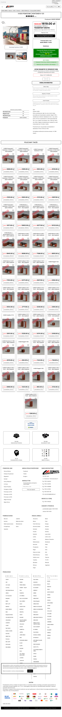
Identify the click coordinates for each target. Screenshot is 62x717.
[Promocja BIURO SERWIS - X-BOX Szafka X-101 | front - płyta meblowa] (28, 400)
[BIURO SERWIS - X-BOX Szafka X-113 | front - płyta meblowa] (54, 297)
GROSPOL (22, 611)
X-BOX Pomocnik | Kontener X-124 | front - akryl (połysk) (53, 178)
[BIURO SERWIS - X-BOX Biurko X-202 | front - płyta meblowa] (38, 243)
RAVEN (48, 581)
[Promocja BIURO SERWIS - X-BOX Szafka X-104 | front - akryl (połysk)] (35, 347)
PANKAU (35, 659)
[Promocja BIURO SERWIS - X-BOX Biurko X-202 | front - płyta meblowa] (35, 240)
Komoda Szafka (36, 526)
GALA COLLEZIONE (23, 598)
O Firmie (6, 484)
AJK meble (8, 584)
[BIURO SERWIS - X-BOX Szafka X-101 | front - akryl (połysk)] (54, 377)
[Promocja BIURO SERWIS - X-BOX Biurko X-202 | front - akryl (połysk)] (20, 240)
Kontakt (5, 479)
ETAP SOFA (8, 644)
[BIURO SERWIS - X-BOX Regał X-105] (23, 350)
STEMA (48, 605)
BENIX (7, 601)
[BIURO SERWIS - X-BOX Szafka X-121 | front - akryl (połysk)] (8, 297)
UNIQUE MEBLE (50, 624)
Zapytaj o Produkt (46, 93)
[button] (4, 35)
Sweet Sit (49, 619)
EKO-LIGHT (8, 641)
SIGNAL (48, 594)
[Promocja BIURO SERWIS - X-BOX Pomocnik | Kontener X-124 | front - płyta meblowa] (5, 212)
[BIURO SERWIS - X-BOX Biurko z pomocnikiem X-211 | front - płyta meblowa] (8, 243)
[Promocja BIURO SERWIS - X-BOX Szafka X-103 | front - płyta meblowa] (20, 374)
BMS (7, 611)
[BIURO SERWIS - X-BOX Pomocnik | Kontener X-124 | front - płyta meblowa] (8, 215)
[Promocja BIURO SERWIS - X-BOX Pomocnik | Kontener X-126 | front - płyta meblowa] (35, 184)
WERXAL (49, 635)
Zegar (34, 567)
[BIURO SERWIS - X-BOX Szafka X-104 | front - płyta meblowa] (54, 350)
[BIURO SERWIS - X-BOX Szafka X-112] (8, 323)
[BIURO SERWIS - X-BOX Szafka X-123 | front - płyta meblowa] (38, 270)
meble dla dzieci (6, 703)
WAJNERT (49, 629)
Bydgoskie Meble (9, 614)
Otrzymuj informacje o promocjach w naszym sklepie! (30, 483)
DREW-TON (8, 636)
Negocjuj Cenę (44, 32)
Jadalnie (18, 518)
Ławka (34, 536)
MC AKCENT (35, 587)
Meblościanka (36, 542)
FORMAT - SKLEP (23, 587)
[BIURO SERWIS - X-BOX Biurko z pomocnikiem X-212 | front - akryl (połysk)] (23, 215)
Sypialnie (6, 529)
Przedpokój (35, 547)
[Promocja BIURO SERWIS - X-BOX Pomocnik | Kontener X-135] (35, 156)
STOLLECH (49, 610)
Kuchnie (5, 521)
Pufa (46, 547)
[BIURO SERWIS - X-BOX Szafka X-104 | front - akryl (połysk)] (38, 350)
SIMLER (48, 597)
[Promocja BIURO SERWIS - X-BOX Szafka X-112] (5, 320)
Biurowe (6, 518)
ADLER (7, 579)
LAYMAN (21, 657)
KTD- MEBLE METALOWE (22, 654)
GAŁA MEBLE (22, 601)
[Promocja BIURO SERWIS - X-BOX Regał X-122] (50, 267)
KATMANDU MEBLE (23, 640)
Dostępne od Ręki (8, 489)
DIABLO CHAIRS (9, 630)
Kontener (35, 529)
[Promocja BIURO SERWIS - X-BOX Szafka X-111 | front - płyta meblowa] (35, 320)
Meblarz (35, 595)
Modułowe (47, 542)
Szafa (46, 554)
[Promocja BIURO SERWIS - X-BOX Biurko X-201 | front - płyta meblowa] (5, 267)
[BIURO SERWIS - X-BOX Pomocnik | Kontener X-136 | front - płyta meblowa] (23, 159)
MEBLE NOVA (36, 603)
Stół (46, 552)
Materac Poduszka (49, 539)
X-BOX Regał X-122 (54, 261)
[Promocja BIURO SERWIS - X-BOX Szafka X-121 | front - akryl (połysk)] (5, 294)
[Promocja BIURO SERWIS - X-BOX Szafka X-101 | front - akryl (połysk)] (50, 374)
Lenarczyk (22, 660)
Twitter (25, 473)
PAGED (34, 656)
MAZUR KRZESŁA (37, 584)
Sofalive (48, 600)
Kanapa (46, 523)
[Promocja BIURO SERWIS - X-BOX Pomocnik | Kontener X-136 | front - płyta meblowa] (20, 156)
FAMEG (21, 582)
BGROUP (7, 606)
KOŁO (21, 651)
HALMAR (21, 617)
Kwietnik (35, 534)
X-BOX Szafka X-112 (8, 315)
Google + (25, 476)
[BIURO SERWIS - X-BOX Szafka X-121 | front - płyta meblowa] (23, 297)
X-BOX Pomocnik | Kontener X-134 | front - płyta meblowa (8, 178)
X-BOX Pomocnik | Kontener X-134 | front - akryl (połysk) (54, 150)
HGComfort (22, 624)
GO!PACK (21, 609)
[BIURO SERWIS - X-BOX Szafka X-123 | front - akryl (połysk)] (23, 270)
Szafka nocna (36, 557)
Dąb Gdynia (8, 628)
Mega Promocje (7, 499)
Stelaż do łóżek (36, 552)
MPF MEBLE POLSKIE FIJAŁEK (37, 641)
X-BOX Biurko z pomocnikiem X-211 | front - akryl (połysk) (53, 206)
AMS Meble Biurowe (10, 590)
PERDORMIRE (36, 661)
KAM (21, 637)
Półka (46, 544)
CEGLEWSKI (8, 620)
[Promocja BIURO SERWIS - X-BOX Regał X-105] (20, 347)
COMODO (8, 622)
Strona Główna (7, 471)
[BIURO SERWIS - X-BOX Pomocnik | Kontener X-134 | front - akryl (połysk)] (54, 159)
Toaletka (35, 560)
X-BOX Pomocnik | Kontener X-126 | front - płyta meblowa (38, 178)
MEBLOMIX (35, 620)
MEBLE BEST (36, 598)
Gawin (21, 603)
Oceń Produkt (46, 100)
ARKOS (7, 593)
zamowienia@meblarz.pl (49, 494)
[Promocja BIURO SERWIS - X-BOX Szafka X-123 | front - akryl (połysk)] (20, 267)
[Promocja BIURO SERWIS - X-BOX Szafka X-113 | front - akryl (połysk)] (35, 294)
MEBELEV (35, 590)
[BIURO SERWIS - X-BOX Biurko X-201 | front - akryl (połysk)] (54, 243)
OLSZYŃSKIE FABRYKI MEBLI (37, 650)
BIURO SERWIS (56, 19)
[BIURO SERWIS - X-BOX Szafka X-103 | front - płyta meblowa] (23, 377)
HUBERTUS (22, 629)
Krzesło (34, 531)
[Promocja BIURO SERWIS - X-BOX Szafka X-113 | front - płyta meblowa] (50, 294)
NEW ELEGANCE (36, 644)
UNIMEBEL (49, 621)
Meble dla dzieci (19, 521)
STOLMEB (49, 613)
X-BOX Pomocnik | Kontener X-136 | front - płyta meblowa (23, 150)
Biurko (34, 521)
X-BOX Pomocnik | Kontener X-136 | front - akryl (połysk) (8, 150)
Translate (56, 3)
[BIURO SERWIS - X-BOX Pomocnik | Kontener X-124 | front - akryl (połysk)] (54, 187)
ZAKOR (48, 638)
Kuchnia (47, 531)
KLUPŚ (21, 645)
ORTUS (34, 653)
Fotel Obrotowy (36, 523)
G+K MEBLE (22, 595)
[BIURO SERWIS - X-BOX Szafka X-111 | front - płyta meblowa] (38, 323)
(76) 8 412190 (47, 489)
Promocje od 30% (8, 497)
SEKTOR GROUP (50, 592)
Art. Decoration (9, 595)
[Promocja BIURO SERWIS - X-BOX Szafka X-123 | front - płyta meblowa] (35, 267)
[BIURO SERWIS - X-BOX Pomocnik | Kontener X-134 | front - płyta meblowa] (8, 187)
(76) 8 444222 (47, 481)
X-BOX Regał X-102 (38, 368)
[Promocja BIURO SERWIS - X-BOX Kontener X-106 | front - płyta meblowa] (5, 347)
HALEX (21, 614)
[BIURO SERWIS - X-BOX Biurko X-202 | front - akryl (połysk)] (23, 243)
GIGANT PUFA (22, 606)
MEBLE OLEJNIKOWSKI (38, 609)
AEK (6, 582)
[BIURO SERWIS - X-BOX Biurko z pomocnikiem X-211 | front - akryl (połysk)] (54, 215)
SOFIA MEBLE (50, 602)
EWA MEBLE (8, 647)
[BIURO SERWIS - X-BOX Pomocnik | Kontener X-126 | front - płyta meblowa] (38, 187)
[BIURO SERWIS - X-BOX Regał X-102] (38, 377)
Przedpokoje (7, 526)
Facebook (25, 471)
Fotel (46, 521)
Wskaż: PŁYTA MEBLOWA (46, 75)
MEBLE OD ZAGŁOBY (37, 606)
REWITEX (49, 586)
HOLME (21, 626)
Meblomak (35, 611)
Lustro (34, 539)
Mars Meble (35, 579)
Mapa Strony (7, 502)
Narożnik (35, 544)
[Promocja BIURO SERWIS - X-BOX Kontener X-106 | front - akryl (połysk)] (50, 320)
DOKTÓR (7, 633)
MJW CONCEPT (36, 626)
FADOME (21, 579)
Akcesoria (35, 518)
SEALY (48, 589)
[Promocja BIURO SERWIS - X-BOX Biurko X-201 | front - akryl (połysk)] (50, 240)
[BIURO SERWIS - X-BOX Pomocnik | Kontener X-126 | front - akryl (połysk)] (23, 187)
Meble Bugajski (36, 601)
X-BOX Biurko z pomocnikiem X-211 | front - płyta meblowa (8, 234)
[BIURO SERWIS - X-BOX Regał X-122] (54, 270)
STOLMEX (49, 616)
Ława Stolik (47, 534)
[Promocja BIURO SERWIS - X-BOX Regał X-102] (35, 374)
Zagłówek (47, 565)
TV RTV (47, 560)
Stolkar (48, 608)
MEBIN (34, 593)
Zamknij (30, 671)
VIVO (48, 627)
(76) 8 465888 (47, 486)
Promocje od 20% (8, 494)
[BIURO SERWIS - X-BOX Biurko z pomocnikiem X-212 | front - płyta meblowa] (38, 215)
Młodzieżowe (19, 523)
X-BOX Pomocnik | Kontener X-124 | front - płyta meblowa (8, 206)
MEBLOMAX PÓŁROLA (38, 617)
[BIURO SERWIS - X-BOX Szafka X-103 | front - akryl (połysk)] (8, 377)
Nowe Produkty (7, 486)
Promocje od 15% (8, 491)
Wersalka (35, 562)
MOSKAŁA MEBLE (37, 634)
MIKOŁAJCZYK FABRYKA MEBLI (36, 623)
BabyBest (8, 598)
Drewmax (8, 639)
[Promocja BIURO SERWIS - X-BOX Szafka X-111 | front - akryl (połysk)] (20, 320)
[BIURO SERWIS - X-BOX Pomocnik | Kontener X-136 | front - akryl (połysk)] (8, 159)
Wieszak (47, 562)
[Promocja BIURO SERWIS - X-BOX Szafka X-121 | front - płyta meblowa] (20, 294)
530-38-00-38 (47, 491)
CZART (7, 625)
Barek (46, 518)
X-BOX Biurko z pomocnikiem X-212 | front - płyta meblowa (38, 206)
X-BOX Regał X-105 (23, 341)
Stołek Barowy (36, 554)
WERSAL (49, 632)
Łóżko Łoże (47, 536)
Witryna (35, 565)
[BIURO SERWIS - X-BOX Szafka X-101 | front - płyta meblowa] (31, 403)
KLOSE (21, 642)
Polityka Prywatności (9, 473)
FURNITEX (22, 593)
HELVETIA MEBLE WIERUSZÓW (23, 621)
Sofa (46, 549)
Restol (48, 583)
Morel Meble (35, 632)
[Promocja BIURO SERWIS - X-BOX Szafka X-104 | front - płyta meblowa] (50, 347)
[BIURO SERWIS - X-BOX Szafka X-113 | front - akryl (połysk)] (38, 297)
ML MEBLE (35, 629)
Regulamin (6, 476)
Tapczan (47, 557)
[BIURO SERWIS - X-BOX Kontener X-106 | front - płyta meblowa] (8, 350)
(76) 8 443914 (47, 484)
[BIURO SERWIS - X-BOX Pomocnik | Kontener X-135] (38, 159)
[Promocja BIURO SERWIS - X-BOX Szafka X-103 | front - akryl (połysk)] (5, 374)
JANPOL (21, 632)
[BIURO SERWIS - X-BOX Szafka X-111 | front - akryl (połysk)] (23, 323)
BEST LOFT (8, 603)
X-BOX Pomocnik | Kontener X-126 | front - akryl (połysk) (23, 178)
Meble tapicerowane (8, 523)
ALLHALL (7, 587)
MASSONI (35, 582)
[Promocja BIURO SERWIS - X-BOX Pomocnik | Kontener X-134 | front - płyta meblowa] (5, 184)
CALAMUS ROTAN (9, 617)
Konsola (47, 526)
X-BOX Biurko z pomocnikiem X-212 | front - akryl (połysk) (23, 206)
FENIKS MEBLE (23, 584)
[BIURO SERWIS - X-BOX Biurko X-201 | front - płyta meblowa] (8, 270)
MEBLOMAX (35, 614)
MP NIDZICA (35, 637)
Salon (17, 526)
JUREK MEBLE (22, 634)
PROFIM (35, 676)
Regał (34, 549)
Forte (21, 590)
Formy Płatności (7, 481)
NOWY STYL (36, 646)
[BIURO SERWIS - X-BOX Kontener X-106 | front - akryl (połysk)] (54, 323)
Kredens (47, 529)
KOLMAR (21, 648)
